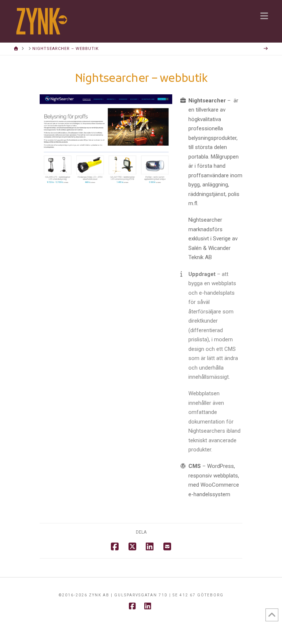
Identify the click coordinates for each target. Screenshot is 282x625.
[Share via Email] (167, 546)
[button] (264, 15)
